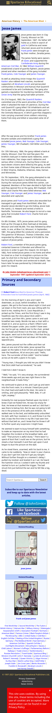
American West (8, 633)
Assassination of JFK (11, 630)
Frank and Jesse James (26, 618)
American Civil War (10, 66)
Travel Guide (27, 653)
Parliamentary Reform (40, 648)
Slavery (42, 646)
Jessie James (15, 141)
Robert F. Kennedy (10, 658)
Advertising (27, 681)
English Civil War (8, 638)
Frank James (26, 50)
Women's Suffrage (21, 648)
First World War (11, 625)
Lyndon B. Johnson (41, 656)
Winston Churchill (9, 656)
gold (23, 45)
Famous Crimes (22, 633)
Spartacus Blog (40, 653)
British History (6, 628)
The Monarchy (11, 636)
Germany (9, 641)
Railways (11, 651)
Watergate (45, 628)
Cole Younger (20, 74)
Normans (43, 630)
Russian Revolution (12, 653)
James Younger (38, 74)
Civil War (47, 102)
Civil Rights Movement (15, 646)
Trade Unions (22, 651)
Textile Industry (36, 651)
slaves (26, 60)
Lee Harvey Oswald (25, 668)
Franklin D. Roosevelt (17, 666)
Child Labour (6, 648)
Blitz (21, 636)
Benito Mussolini (38, 663)
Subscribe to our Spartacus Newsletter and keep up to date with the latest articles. (26, 492)
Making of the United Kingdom (29, 638)
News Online (27, 684)
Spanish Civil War (34, 643)
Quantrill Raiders (34, 99)
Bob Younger (29, 141)
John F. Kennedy (24, 656)
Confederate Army (29, 63)
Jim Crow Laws (24, 663)
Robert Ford (25, 214)
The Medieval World (23, 641)
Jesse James (26, 568)
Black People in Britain (39, 633)
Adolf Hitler (40, 661)
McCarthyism (31, 646)
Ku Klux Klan (11, 661)
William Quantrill (35, 66)
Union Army (6, 94)
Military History (32, 628)
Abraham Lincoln (22, 84)
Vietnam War (19, 628)
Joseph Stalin (10, 663)
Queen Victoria (26, 658)
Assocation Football (29, 630)
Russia (46, 638)
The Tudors (41, 625)
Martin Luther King (25, 661)
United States (30, 636)
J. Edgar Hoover (40, 658)
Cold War (41, 636)
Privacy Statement (27, 678)
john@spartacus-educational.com (32, 272)
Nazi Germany (39, 641)
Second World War (27, 625)
